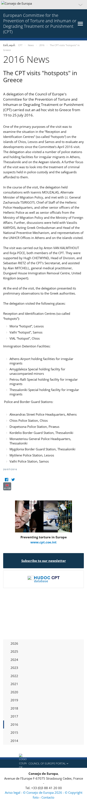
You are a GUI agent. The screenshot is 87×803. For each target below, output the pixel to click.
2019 (14, 700)
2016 (14, 724)
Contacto (47, 797)
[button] (43, 4)
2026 (14, 643)
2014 (14, 741)
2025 (14, 651)
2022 (14, 676)
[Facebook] (6, 479)
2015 (14, 732)
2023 (14, 668)
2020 (14, 692)
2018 (14, 708)
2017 (14, 716)
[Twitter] (13, 479)
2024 (14, 660)
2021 (14, 684)
